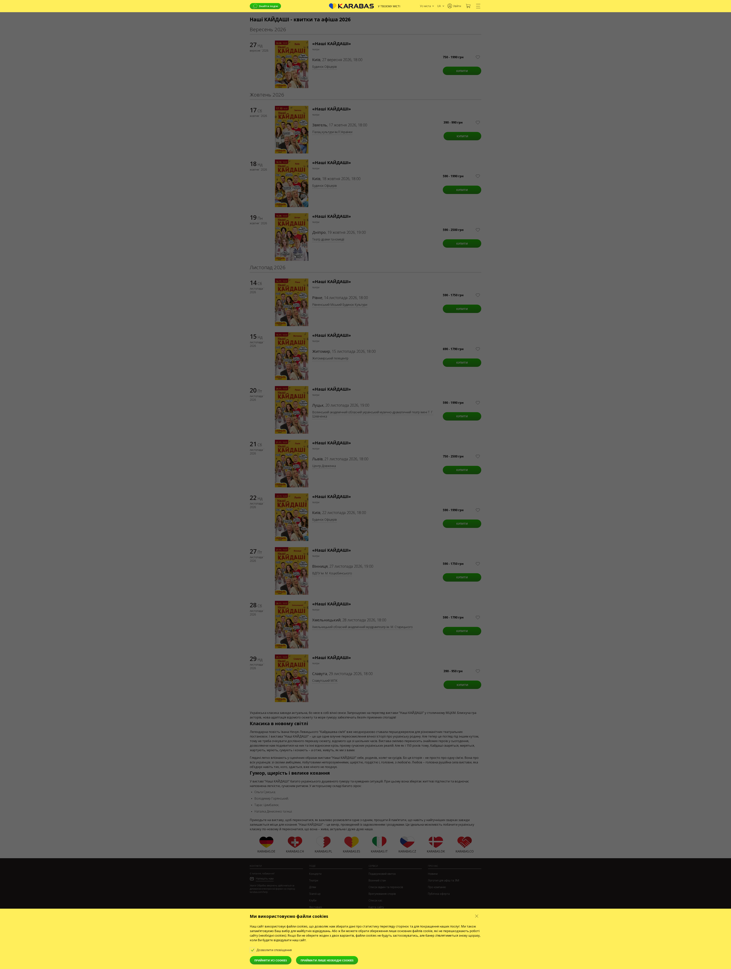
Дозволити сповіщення (274, 950)
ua (439, 6)
